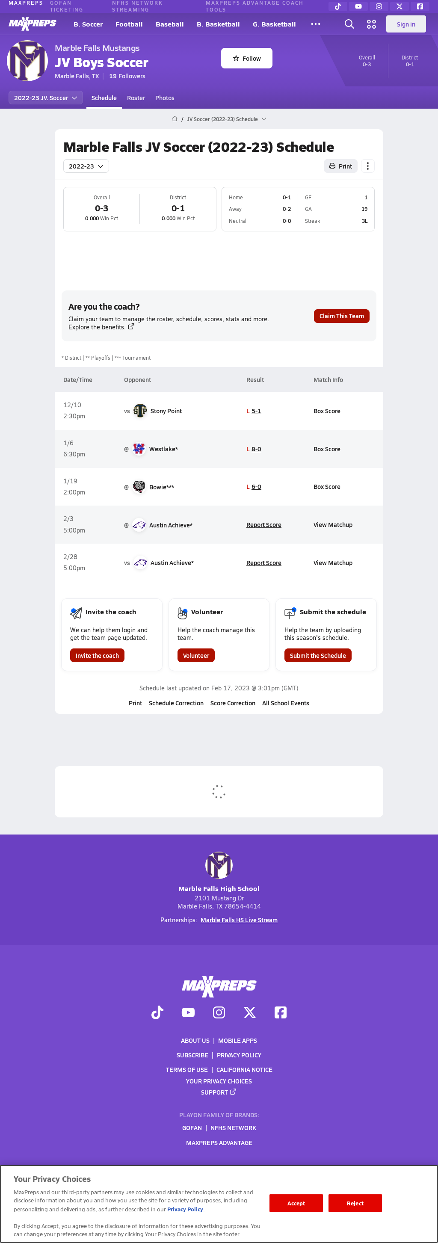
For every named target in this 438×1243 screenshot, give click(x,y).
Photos (165, 97)
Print (345, 166)
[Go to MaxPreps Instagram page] (219, 1013)
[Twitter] (399, 6)
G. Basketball (274, 24)
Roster (136, 97)
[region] (219, 1204)
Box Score (327, 410)
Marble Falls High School (219, 888)
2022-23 (81, 166)
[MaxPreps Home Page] (175, 119)
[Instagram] (379, 6)
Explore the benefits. (97, 327)
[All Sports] (316, 24)
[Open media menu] (372, 24)
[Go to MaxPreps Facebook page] (280, 1013)
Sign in (406, 24)
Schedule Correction (176, 703)
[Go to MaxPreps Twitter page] (250, 1013)
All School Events (285, 703)
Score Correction (232, 703)
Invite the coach (97, 655)
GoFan (192, 1128)
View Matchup (333, 524)
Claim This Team (342, 315)
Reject (355, 1203)
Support (214, 1092)
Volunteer (196, 655)
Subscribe (192, 1055)
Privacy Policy (239, 1055)
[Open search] (349, 24)
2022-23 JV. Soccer (41, 97)
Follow (252, 58)
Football (129, 24)
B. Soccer (88, 24)
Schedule (104, 97)
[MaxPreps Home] (32, 24)
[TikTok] (337, 6)
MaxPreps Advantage (219, 1142)
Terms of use (187, 1069)
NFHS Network (233, 1128)
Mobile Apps (237, 1040)
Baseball (170, 24)
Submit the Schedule (318, 655)
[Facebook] (420, 6)
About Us (195, 1040)
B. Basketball (218, 24)
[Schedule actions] (368, 166)
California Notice (244, 1069)
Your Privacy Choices (219, 1081)
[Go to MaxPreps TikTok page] (157, 1013)
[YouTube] (358, 6)
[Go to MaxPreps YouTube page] (188, 1013)
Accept (296, 1203)
